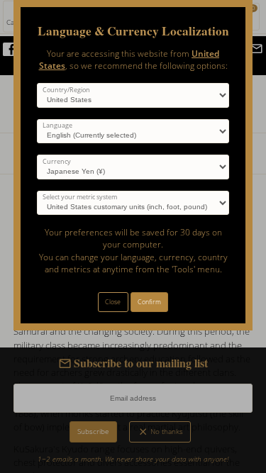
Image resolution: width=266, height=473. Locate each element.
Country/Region (66, 90)
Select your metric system (80, 197)
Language (57, 125)
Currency (57, 161)
